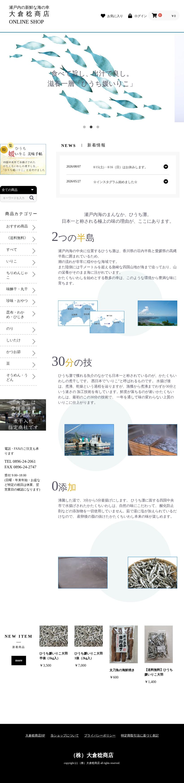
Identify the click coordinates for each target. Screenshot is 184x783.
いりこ (11, 261)
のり (9, 328)
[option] (92, 77)
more (18, 660)
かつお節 (13, 352)
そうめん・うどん (17, 377)
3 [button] (98, 128)
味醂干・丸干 (17, 289)
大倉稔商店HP (35, 735)
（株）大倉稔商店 (92, 755)
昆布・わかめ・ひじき (15, 314)
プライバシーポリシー (100, 735)
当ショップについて (64, 735)
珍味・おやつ (17, 301)
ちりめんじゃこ (17, 275)
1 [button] (85, 128)
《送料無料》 (17, 238)
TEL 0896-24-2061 (20, 461)
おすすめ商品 (17, 226)
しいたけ (13, 340)
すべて (11, 249)
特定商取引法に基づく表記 (140, 735)
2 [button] (92, 128)
